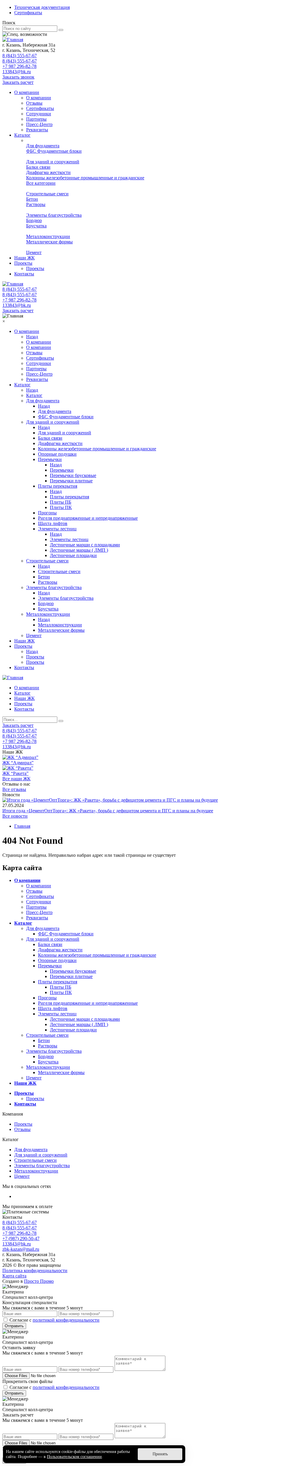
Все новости (15, 816)
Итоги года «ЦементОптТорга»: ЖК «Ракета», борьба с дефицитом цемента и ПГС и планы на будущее (107, 810)
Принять (160, 1454)
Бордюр (34, 220)
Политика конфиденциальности (34, 1270)
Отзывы (34, 103)
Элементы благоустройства (54, 215)
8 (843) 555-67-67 (19, 55)
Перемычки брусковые (73, 475)
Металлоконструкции (48, 236)
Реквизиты (37, 129)
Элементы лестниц (57, 528)
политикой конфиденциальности (66, 1320)
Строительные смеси (47, 193)
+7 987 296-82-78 (19, 66)
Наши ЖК (24, 257)
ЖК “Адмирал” (18, 762)
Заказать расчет (18, 82)
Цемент (34, 252)
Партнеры (36, 119)
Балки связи (38, 167)
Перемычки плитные (71, 480)
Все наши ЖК (16, 778)
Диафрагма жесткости (48, 172)
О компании (26, 92)
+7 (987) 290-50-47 (20, 1238)
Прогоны (47, 512)
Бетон (32, 199)
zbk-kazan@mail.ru (20, 1249)
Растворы (35, 204)
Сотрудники (38, 113)
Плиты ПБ (60, 502)
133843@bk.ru (16, 71)
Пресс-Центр (39, 124)
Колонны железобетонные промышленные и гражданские (85, 177)
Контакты (24, 273)
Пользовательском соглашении (74, 1456)
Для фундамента (42, 145)
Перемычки (50, 459)
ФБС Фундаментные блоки (54, 151)
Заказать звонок (18, 76)
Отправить (14, 1326)
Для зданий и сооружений (52, 161)
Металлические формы (49, 241)
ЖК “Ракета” (15, 773)
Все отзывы (14, 789)
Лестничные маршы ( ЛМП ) (79, 550)
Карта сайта (14, 1275)
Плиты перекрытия (57, 486)
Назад (32, 336)
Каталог (22, 135)
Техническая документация (42, 7)
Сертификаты (28, 12)
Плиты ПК (61, 507)
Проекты (23, 263)
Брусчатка (36, 225)
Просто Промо (39, 1281)
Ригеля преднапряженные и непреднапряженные (88, 518)
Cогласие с (54, 1320)
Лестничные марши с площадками (85, 544)
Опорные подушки (57, 454)
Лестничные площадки (73, 555)
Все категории (41, 183)
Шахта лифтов (52, 523)
